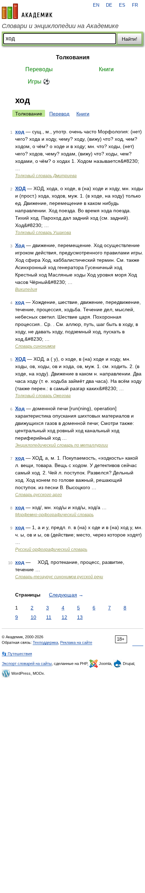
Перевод (59, 113)
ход (19, 131)
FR (135, 5)
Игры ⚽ (39, 82)
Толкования (72, 57)
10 (33, 617)
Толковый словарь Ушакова (43, 232)
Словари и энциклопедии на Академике (60, 25)
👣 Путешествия (17, 654)
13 (80, 617)
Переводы (39, 69)
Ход (20, 245)
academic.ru (27, 11)
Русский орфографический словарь (51, 549)
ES (122, 5)
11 (48, 617)
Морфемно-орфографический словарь (54, 514)
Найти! (129, 39)
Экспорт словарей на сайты (27, 663)
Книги (106, 69)
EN (96, 5)
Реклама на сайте (76, 642)
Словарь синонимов (35, 346)
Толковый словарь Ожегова (43, 395)
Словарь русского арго (38, 494)
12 (64, 617)
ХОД (20, 188)
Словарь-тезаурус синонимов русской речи (59, 576)
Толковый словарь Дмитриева (46, 175)
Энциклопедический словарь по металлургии (61, 445)
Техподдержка (45, 642)
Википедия (26, 289)
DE (109, 5)
